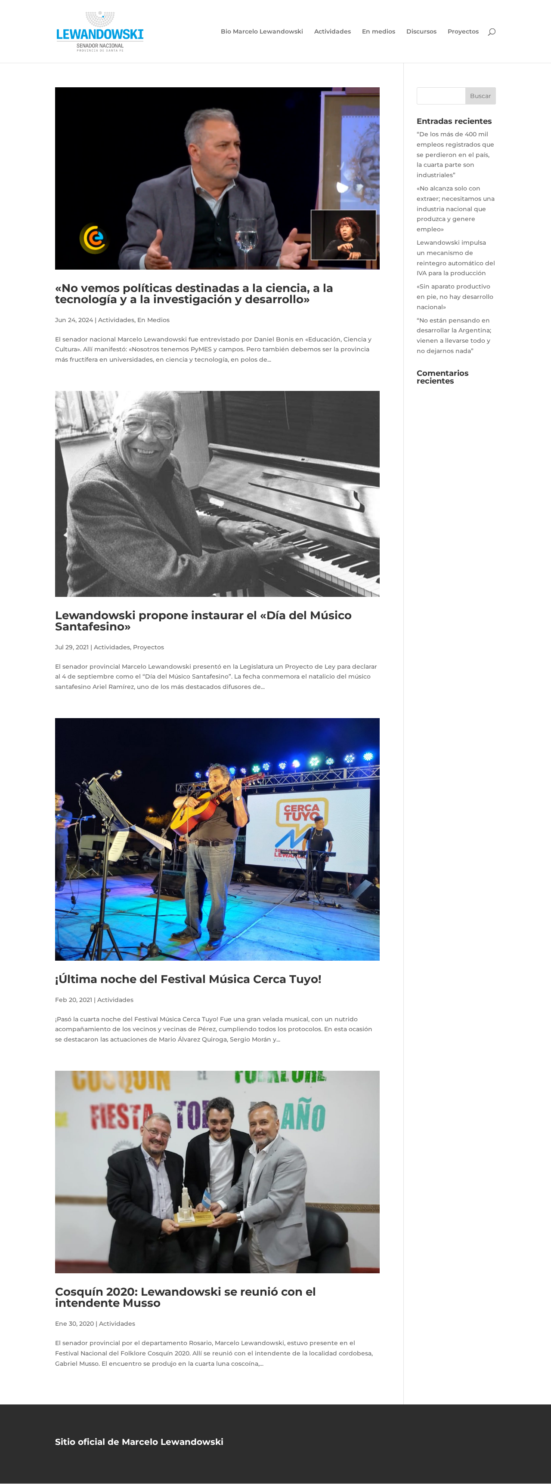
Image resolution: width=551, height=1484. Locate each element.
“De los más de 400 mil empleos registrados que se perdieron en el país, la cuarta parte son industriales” (455, 154)
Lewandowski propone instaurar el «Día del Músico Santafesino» (203, 620)
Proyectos (463, 31)
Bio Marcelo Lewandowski (262, 31)
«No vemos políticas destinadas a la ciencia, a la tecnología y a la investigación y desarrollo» (194, 293)
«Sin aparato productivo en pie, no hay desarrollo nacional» (455, 297)
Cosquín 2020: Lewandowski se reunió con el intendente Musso (185, 1297)
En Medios (153, 320)
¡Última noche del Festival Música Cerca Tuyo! (188, 979)
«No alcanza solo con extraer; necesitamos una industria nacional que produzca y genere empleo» (456, 208)
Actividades (332, 31)
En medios (378, 31)
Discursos (421, 31)
